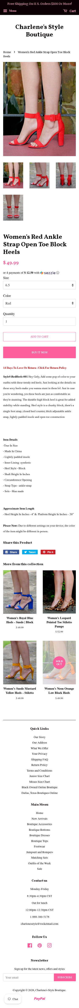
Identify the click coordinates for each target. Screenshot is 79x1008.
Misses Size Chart (39, 782)
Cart (72, 11)
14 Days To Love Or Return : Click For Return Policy (35, 367)
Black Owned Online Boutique (40, 787)
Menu (12, 10)
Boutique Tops (39, 841)
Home (7, 52)
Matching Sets (39, 857)
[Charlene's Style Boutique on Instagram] (49, 946)
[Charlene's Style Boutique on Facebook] (29, 946)
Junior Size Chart (39, 776)
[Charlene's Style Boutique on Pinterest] (39, 946)
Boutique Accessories (39, 824)
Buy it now (40, 352)
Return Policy (39, 765)
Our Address (39, 742)
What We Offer (39, 748)
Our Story (40, 737)
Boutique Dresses (39, 835)
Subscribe (65, 977)
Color (7, 295)
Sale (39, 869)
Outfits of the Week (39, 863)
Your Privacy (39, 754)
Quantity (9, 313)
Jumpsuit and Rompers (39, 852)
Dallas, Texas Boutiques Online (39, 793)
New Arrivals (39, 818)
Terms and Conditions (39, 770)
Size (6, 277)
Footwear (39, 846)
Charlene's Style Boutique (39, 31)
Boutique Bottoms (39, 830)
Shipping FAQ (39, 759)
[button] (39, 273)
